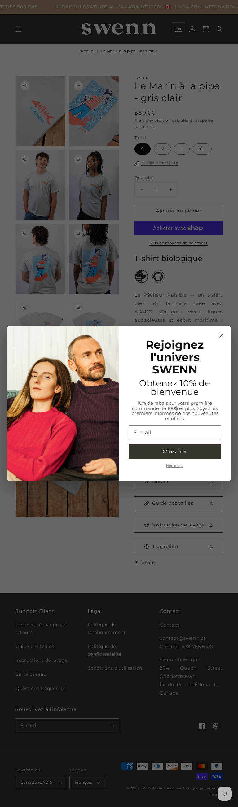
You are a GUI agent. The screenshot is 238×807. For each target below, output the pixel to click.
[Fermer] (221, 335)
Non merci (174, 466)
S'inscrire (175, 451)
